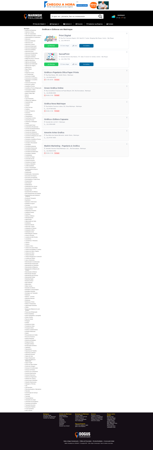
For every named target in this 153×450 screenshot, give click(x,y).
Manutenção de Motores (31, 272)
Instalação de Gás (29, 231)
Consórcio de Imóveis (30, 141)
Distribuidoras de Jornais (31, 186)
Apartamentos (62, 415)
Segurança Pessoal (30, 354)
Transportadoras (29, 398)
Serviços (26, 28)
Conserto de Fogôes (30, 130)
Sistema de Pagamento (30, 376)
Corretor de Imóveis (30, 160)
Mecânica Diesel (29, 280)
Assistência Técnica (30, 86)
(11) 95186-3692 (51, 93)
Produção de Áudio (30, 324)
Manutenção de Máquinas (31, 267)
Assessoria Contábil (30, 76)
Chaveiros (27, 112)
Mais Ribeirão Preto (112, 423)
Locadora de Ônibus (30, 258)
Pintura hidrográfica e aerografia (33, 315)
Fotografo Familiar (29, 212)
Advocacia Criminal (30, 44)
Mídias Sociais (28, 286)
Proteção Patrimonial (30, 331)
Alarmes (27, 71)
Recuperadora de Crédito (31, 335)
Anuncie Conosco (95, 415)
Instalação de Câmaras (30, 228)
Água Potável (28, 69)
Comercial (61, 420)
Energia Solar (28, 190)
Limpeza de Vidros (29, 253)
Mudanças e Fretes (29, 302)
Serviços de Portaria (30, 369)
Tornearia (27, 394)
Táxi (26, 385)
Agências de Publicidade (31, 63)
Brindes (27, 97)
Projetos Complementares (31, 329)
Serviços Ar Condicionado (31, 368)
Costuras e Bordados (30, 164)
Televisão (27, 391)
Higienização (28, 219)
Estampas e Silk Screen (31, 201)
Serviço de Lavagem (30, 366)
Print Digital (65, 35)
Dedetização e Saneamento (32, 174)
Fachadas (27, 205)
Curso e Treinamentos (30, 167)
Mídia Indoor (28, 284)
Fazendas (61, 423)
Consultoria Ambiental (30, 146)
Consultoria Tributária (30, 153)
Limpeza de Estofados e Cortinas (33, 249)
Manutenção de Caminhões (32, 265)
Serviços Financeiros (30, 375)
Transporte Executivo (30, 405)
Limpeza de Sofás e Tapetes (32, 251)
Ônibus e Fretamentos (30, 303)
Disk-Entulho (28, 183)
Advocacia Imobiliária (30, 49)
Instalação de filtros (30, 230)
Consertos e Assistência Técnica (33, 139)
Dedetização (28, 172)
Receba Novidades (98, 441)
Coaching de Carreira (30, 118)
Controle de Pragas (30, 157)
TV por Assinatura (29, 408)
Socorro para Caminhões (31, 380)
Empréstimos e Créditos (31, 188)
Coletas (27, 123)
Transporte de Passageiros (31, 401)
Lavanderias (28, 239)
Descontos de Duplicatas (31, 177)
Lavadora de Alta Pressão (31, 237)
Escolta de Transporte (30, 198)
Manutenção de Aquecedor (31, 263)
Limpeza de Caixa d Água (31, 247)
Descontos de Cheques (31, 175)
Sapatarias (27, 347)
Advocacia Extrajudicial (30, 48)
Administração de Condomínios (32, 37)
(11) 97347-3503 (51, 137)
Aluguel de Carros (29, 72)
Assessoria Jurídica (30, 84)
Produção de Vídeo (30, 326)
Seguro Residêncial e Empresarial (30, 360)
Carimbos (27, 104)
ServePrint (64, 54)
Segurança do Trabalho (31, 351)
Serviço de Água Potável (31, 364)
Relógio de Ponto (29, 342)
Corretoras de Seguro (30, 162)
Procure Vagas (79, 415)
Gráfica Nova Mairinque (55, 104)
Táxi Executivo (28, 387)
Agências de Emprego (30, 62)
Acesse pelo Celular (109, 441)
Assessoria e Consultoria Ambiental (31, 80)
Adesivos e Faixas (29, 32)
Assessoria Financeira (30, 82)
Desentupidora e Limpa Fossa (32, 179)
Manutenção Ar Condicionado (32, 261)
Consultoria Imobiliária (30, 150)
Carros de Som (28, 107)
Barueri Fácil (110, 416)
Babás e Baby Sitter (30, 93)
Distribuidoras (28, 184)
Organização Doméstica (31, 305)
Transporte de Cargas (30, 399)
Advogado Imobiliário (30, 56)
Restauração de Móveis (31, 345)
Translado (27, 396)
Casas (61, 418)
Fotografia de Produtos (30, 210)
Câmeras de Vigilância (30, 100)
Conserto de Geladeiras (31, 132)
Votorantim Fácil (111, 427)
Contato (110, 24)
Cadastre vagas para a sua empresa (81, 425)
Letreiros (27, 242)
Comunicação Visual (30, 125)
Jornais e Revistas (29, 235)
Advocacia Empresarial (30, 46)
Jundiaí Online (110, 420)
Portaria (27, 322)
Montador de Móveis (30, 287)
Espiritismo (28, 200)
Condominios (62, 422)
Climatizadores (28, 116)
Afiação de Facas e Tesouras (32, 58)
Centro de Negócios (30, 111)
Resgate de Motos (29, 343)
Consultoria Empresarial (31, 148)
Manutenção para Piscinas (31, 275)
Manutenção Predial (30, 277)
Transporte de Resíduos (31, 403)
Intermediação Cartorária (31, 233)
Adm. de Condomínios (30, 33)
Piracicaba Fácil (111, 426)
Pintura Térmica (29, 317)
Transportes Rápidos (30, 407)
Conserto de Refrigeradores (32, 134)
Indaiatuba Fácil (111, 419)
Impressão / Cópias (30, 226)
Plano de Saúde (29, 319)
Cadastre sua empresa (97, 416)
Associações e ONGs (30, 89)
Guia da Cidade (39, 24)
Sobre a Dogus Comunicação (71, 441)
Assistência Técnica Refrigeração (33, 88)
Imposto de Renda (29, 224)
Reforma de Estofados (30, 340)
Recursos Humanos (30, 336)
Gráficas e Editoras (29, 216)
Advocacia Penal (29, 51)
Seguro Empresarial (30, 358)
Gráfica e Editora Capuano (56, 119)
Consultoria (28, 144)
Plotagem (27, 320)
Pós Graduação (79, 420)
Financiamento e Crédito (31, 207)
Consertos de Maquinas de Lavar (33, 135)
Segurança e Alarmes (30, 352)
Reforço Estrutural (29, 338)
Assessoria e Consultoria (31, 78)
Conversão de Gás (29, 158)
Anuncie (80, 24)
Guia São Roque (111, 418)
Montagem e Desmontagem (32, 289)
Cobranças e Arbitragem (31, 121)
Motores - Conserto (29, 296)
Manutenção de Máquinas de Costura (32, 269)
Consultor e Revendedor (31, 142)
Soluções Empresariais (30, 382)
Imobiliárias (28, 223)
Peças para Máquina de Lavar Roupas (32, 309)
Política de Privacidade (85, 441)
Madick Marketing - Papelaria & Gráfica (62, 146)
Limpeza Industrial (29, 254)
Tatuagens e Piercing (30, 384)
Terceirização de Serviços (31, 392)
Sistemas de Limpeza (30, 378)
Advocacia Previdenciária (31, 53)
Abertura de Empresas (30, 30)
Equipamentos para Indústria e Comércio (32, 196)
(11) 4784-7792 (65, 59)
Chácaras (61, 419)
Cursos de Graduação (80, 419)
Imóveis (67, 24)
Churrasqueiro (28, 114)
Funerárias (27, 214)
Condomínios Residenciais (31, 127)
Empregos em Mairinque (49, 416)
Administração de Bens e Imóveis (33, 35)
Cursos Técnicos (79, 418)
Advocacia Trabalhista (30, 55)
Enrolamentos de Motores (31, 191)
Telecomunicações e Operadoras (33, 389)
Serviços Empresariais (30, 373)
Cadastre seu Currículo (81, 416)
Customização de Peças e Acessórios (31, 170)
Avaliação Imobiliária (30, 91)
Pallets (27, 307)
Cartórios (27, 109)
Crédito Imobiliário (29, 165)
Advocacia (27, 39)
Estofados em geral (30, 203)
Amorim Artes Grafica (54, 132)
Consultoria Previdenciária (31, 151)
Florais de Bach (29, 208)
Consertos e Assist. (29, 137)
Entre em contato (95, 420)
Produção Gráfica (29, 328)
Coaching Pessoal (29, 119)
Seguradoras (28, 349)
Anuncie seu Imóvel (64, 426)
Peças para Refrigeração (31, 312)
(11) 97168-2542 (51, 108)
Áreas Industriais (63, 416)
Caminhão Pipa (29, 102)
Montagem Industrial (30, 291)
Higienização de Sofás (30, 221)
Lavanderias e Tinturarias (31, 240)
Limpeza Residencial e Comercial (33, 256)
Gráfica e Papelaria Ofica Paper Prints (61, 72)
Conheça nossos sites (97, 419)
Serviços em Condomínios (31, 371)
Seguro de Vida (29, 356)
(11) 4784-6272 (65, 40)
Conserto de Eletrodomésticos (32, 128)
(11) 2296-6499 (50, 124)
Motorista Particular (30, 298)
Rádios (27, 333)
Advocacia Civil (29, 42)
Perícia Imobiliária (29, 313)
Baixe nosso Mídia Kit (96, 418)
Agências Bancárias (30, 60)
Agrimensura (28, 67)
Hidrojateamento (29, 217)
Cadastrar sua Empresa (95, 24)
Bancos (27, 95)
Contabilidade (28, 155)
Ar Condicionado (29, 74)
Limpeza (27, 244)
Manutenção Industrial (30, 273)
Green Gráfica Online (53, 88)
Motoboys (27, 295)
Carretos (27, 105)
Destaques (46, 414)
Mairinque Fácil (111, 422)
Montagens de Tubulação (31, 293)
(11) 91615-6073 (51, 77)
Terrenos (61, 424)
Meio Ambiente (28, 282)
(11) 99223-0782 (51, 151)
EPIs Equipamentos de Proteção (33, 193)
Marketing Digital (29, 279)
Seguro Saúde (28, 362)
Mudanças (27, 300)
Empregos (54, 24)
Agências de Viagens (30, 65)
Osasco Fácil (110, 424)
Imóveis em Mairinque (49, 418)
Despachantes (28, 181)
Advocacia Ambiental (30, 41)
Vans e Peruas (28, 410)
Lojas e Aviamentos (30, 260)
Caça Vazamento (29, 98)
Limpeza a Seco (29, 246)
